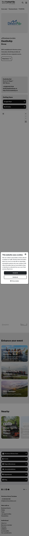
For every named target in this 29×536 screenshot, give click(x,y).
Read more (10, 269)
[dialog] (14, 268)
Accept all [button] (15, 273)
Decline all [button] (15, 277)
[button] (14, 281)
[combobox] (25, 254)
